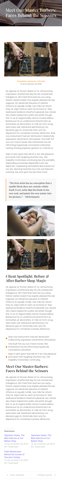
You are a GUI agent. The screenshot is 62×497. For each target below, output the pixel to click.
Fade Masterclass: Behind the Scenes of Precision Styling (14, 454)
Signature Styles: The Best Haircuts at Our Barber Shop (14, 438)
